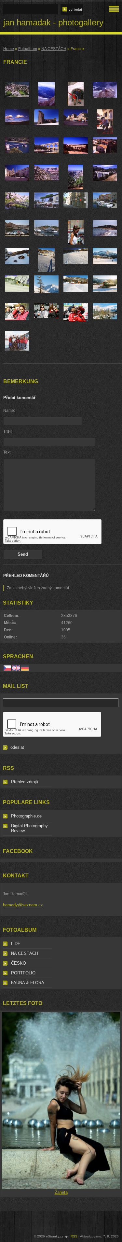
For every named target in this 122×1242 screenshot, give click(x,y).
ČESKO (18, 963)
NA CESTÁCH (53, 49)
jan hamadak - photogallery (53, 22)
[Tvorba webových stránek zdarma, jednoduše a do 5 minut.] (66, 1236)
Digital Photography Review (29, 828)
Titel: (7, 431)
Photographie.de (26, 816)
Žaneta (61, 1192)
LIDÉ (15, 943)
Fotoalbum (27, 49)
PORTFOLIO (23, 972)
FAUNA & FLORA (27, 982)
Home (8, 49)
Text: (7, 452)
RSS (74, 1236)
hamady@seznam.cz (23, 904)
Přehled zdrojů (24, 781)
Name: (9, 410)
